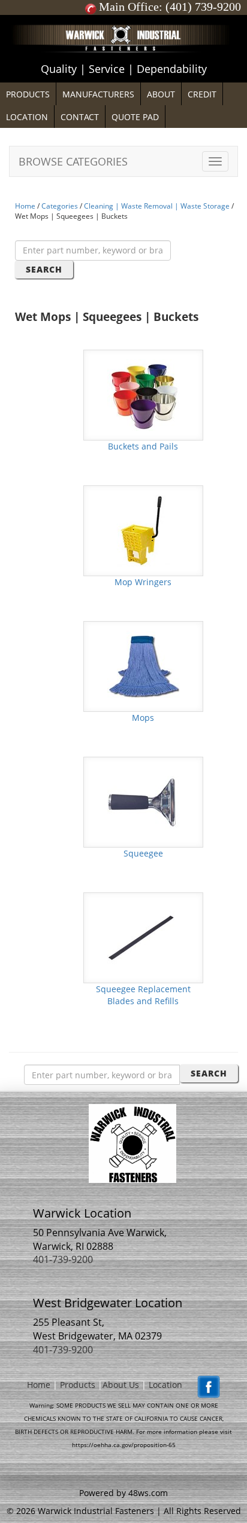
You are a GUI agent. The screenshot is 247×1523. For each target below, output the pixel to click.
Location (165, 1384)
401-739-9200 (63, 1259)
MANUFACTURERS (98, 94)
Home (25, 206)
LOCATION (27, 117)
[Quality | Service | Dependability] (123, 18)
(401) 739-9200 (203, 6)
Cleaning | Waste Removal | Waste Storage (157, 206)
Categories (59, 206)
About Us (121, 1384)
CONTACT (80, 117)
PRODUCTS (28, 94)
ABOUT (161, 94)
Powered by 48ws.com (123, 1492)
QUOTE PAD (135, 117)
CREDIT (202, 94)
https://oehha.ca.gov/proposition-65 (124, 1445)
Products (77, 1384)
